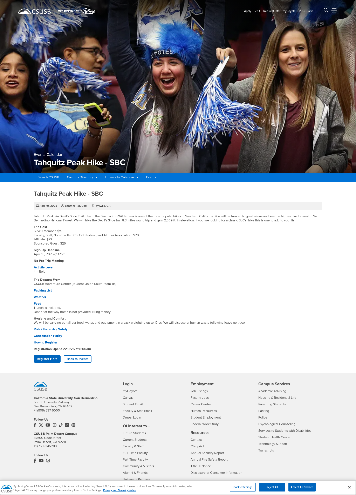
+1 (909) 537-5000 (47, 410)
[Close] (349, 487)
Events (151, 177)
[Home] (34, 11)
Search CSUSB (48, 177)
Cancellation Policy (49, 336)
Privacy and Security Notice (119, 490)
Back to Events (77, 359)
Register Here (47, 359)
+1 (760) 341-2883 (46, 446)
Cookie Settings (242, 487)
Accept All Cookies (302, 487)
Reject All (272, 487)
